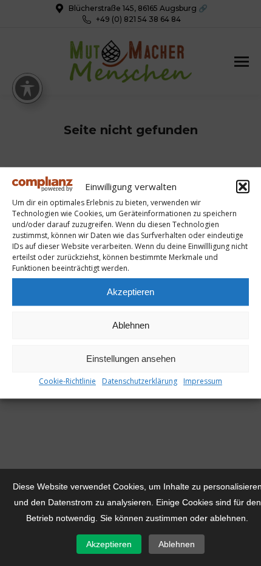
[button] (243, 186)
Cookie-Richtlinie (67, 382)
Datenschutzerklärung (139, 382)
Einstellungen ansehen (130, 358)
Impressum (202, 382)
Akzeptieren (130, 292)
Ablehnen (130, 325)
